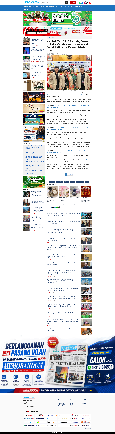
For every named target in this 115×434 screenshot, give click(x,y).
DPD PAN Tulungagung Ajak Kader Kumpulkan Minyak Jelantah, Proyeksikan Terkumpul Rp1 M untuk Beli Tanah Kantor (62, 231)
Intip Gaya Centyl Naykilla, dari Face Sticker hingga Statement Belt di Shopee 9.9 (33, 158)
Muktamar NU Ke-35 (28, 6)
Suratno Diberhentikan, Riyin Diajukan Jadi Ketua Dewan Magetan (62, 264)
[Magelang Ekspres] (85, 418)
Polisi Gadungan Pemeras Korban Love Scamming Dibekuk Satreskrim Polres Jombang (37, 218)
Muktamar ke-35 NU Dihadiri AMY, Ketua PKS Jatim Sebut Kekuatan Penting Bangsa (63, 215)
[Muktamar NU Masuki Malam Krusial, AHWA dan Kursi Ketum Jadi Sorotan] (26, 59)
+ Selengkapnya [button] (88, 428)
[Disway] (29, 415)
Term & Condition (61, 404)
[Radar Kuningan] (29, 422)
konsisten (88, 160)
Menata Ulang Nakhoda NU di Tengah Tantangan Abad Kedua (34, 162)
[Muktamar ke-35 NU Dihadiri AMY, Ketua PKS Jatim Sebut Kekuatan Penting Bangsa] (86, 215)
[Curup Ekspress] (85, 422)
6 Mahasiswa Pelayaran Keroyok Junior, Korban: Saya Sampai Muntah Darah (37, 201)
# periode (52, 181)
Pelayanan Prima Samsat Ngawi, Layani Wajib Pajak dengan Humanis (63, 223)
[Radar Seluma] (63, 425)
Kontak (59, 399)
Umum (85, 6)
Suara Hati (42, 6)
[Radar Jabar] (63, 422)
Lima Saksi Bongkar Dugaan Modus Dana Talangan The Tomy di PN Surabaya (33, 147)
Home (49, 37)
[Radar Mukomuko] (29, 425)
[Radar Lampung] (63, 418)
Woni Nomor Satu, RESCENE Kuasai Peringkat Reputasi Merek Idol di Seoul (33, 167)
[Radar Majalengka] (40, 422)
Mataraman (51, 6)
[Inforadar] (51, 418)
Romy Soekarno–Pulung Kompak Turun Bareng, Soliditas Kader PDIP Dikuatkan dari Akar (62, 305)
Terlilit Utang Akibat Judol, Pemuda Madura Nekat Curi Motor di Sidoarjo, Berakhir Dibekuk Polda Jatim (37, 209)
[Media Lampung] (63, 415)
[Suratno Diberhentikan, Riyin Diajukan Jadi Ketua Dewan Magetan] (86, 265)
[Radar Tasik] (51, 415)
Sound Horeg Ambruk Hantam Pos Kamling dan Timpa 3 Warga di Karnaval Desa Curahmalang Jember (37, 193)
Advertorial (26, 9)
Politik (52, 37)
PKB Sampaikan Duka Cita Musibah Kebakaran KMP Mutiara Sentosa (63, 239)
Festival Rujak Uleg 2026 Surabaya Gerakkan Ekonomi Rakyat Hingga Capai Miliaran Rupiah (61, 297)
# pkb (86, 181)
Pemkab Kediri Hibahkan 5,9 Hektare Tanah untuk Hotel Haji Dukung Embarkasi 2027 (34, 152)
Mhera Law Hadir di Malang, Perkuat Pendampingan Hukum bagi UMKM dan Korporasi (37, 41)
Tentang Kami (61, 403)
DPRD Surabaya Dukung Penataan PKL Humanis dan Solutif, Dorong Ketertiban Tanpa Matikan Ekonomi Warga (63, 247)
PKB (79, 93)
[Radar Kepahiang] (74, 422)
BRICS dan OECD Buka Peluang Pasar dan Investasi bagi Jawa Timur (37, 74)
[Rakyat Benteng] (74, 425)
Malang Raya (79, 6)
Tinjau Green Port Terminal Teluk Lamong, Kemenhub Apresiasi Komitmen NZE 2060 (37, 66)
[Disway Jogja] (51, 422)
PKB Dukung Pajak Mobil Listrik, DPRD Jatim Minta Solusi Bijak (63, 330)
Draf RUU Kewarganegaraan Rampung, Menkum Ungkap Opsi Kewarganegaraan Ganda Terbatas (37, 50)
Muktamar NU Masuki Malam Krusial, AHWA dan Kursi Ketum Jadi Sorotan (38, 58)
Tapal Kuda (73, 6)
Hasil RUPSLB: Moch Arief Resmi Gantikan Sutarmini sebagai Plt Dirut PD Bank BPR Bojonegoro (60, 281)
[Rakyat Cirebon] (85, 415)
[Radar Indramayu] (74, 415)
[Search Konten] (67, 2)
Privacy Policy (61, 401)
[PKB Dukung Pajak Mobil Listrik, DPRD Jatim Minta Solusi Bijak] (86, 331)
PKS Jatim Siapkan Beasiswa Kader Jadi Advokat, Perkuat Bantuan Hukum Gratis (62, 289)
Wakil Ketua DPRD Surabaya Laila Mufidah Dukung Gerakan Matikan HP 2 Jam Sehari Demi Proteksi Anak (63, 321)
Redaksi (59, 402)
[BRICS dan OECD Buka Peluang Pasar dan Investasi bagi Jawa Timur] (26, 75)
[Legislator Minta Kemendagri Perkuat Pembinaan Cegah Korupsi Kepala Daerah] (86, 257)
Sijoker (56, 6)
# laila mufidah (80, 181)
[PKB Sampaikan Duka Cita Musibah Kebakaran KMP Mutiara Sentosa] (86, 240)
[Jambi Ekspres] (40, 418)
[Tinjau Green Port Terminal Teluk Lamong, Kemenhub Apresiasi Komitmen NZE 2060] (26, 66)
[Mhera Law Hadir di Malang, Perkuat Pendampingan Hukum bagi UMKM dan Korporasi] (26, 41)
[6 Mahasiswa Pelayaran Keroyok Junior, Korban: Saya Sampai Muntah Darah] (26, 202)
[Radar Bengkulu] (40, 425)
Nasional (47, 6)
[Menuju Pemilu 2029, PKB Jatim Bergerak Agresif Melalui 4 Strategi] (86, 314)
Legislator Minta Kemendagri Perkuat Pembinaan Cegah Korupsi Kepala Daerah (62, 256)
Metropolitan (35, 6)
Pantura (61, 6)
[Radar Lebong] (51, 425)
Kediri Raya (67, 6)
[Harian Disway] (40, 415)
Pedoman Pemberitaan (62, 405)
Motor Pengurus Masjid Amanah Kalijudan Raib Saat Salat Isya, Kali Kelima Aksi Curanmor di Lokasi (37, 227)
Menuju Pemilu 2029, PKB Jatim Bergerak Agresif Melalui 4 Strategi (62, 313)
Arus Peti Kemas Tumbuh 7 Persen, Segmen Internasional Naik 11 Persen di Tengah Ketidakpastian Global (61, 272)
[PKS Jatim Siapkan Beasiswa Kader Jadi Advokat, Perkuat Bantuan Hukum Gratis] (86, 290)
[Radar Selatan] (85, 425)
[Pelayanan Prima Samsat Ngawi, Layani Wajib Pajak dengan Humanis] (86, 223)
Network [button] (73, 2)
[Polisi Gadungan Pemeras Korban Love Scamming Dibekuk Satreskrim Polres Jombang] (26, 218)
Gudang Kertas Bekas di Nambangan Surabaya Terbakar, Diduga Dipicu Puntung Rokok (33, 172)
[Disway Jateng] (74, 418)
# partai (72, 181)
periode (80, 95)
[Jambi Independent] (29, 418)
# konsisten (59, 181)
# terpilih (66, 181)
